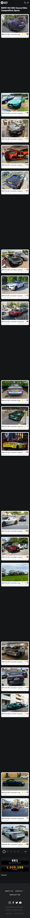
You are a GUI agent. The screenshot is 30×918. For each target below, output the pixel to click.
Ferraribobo (6, 533)
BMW (3, 34)
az (4, 115)
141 (25, 851)
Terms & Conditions (14, 910)
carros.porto (6, 846)
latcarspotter (7, 323)
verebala (6, 663)
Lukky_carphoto (7, 297)
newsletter (15, 895)
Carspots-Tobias (8, 585)
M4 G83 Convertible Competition (14, 34)
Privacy (9, 914)
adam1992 (6, 820)
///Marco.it (6, 428)
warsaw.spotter (7, 715)
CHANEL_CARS (7, 193)
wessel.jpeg (7, 402)
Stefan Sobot (7, 559)
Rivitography (7, 454)
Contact (19, 891)
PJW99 (5, 794)
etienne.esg (6, 271)
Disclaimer (19, 914)
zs (4, 167)
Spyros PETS (7, 36)
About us (9, 891)
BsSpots (6, 689)
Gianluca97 (6, 141)
